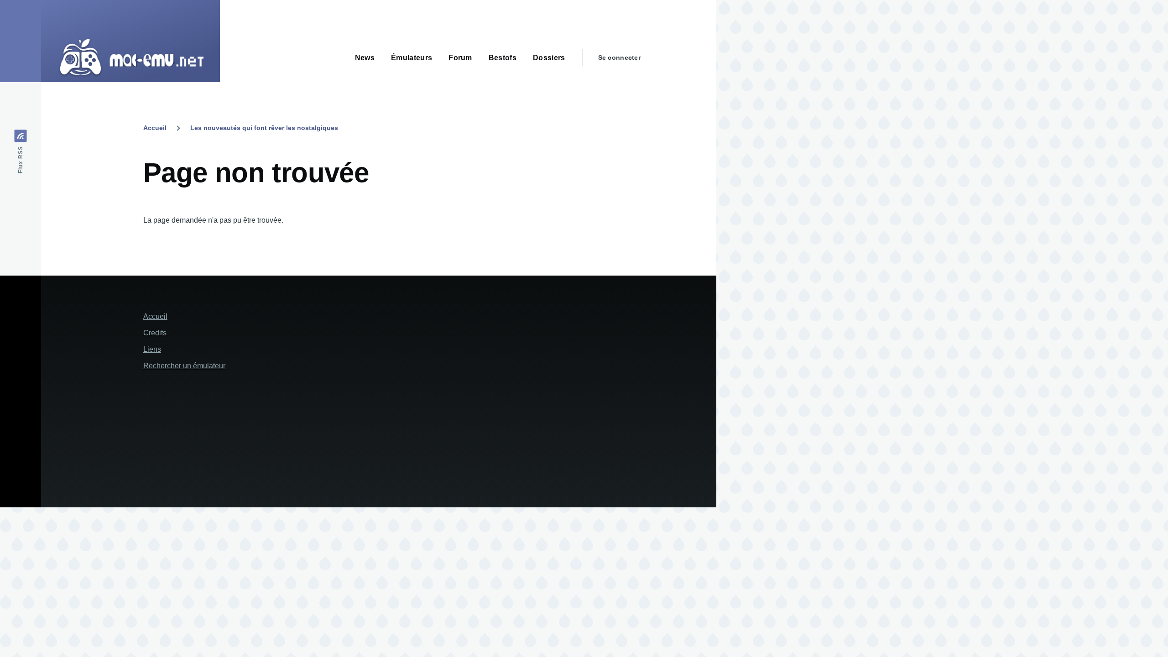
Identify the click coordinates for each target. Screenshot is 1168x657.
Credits (155, 333)
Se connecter (619, 57)
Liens (152, 349)
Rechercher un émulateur (184, 366)
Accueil (155, 127)
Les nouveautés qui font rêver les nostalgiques (264, 127)
